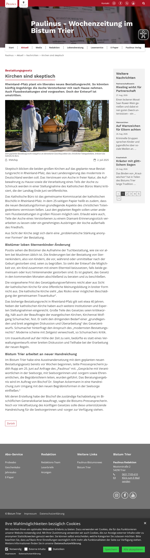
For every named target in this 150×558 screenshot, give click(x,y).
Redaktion (48, 454)
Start (11, 47)
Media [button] (39, 47)
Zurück (11, 423)
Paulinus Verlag (133, 47)
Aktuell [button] (24, 47)
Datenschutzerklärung (67, 543)
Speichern (111, 549)
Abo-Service (14, 454)
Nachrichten (32, 55)
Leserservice (97, 47)
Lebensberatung (75, 47)
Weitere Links (87, 454)
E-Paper (114, 47)
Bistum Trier (122, 454)
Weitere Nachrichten (125, 76)
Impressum (10, 553)
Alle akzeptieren (133, 549)
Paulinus (9, 55)
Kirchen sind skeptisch (53, 55)
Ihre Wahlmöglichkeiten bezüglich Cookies (42, 523)
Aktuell (20, 55)
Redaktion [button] (54, 47)
